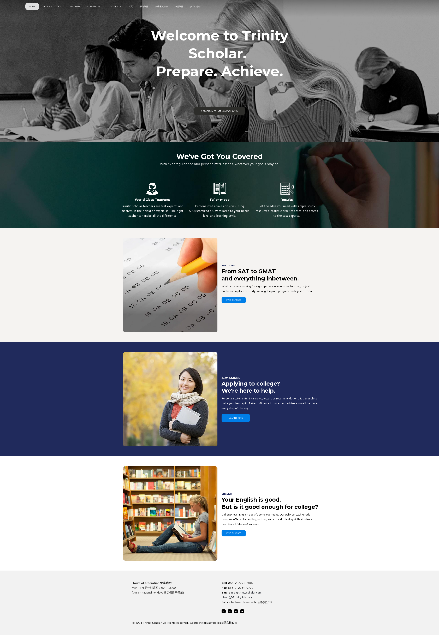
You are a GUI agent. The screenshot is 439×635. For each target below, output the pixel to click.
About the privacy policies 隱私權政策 (213, 623)
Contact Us (114, 6)
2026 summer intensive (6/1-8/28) (219, 111)
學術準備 (144, 6)
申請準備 (179, 6)
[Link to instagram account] (230, 611)
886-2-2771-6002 (240, 583)
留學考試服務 (161, 6)
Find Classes (233, 300)
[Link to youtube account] (242, 611)
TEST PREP (74, 6)
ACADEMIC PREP (52, 6)
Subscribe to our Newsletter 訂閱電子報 (247, 602)
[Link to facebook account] (224, 611)
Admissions (93, 6)
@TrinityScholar (240, 597)
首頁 (130, 6)
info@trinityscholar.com (246, 592)
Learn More (236, 418)
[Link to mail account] (236, 611)
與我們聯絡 (195, 6)
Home (32, 6)
